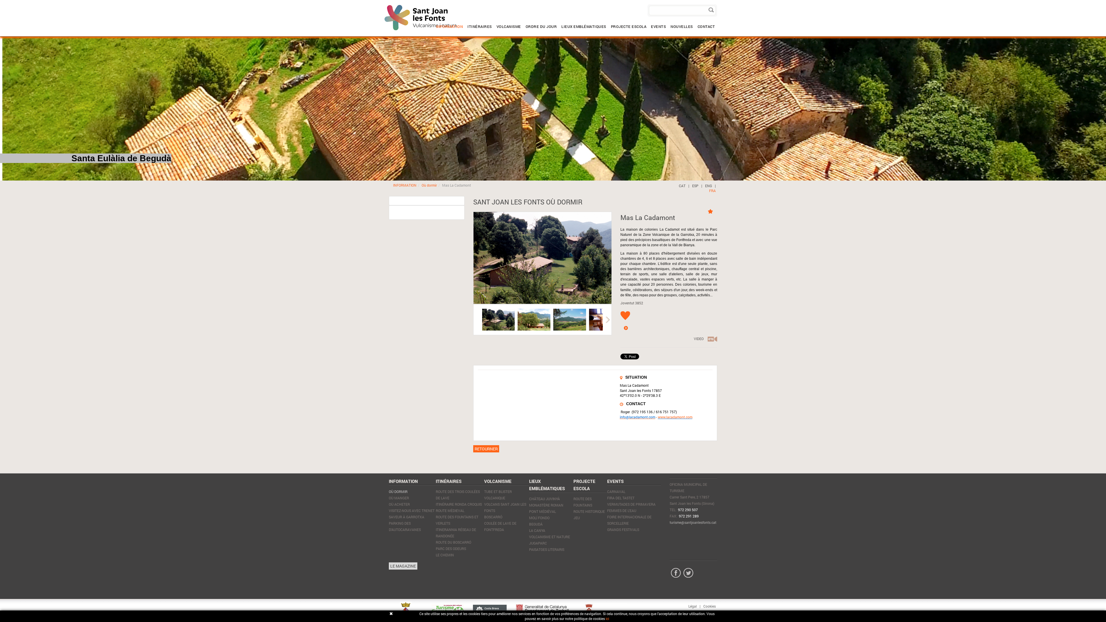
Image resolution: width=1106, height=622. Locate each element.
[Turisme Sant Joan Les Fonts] (384, 4)
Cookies (709, 606)
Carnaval (616, 491)
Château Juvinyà (544, 498)
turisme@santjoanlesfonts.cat (693, 522)
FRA (712, 190)
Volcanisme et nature (549, 536)
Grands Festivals (623, 529)
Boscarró (493, 517)
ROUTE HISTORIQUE (589, 511)
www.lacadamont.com (675, 417)
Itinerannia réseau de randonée (456, 532)
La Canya (537, 530)
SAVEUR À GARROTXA (406, 517)
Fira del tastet (621, 498)
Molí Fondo (539, 517)
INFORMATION (404, 185)
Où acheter (399, 504)
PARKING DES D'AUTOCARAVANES (405, 526)
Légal (692, 606)
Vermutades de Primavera (631, 504)
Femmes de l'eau (621, 510)
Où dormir (429, 185)
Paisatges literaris (546, 549)
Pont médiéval (542, 511)
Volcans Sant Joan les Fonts (505, 507)
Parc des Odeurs (451, 548)
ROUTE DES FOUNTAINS (582, 501)
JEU (576, 517)
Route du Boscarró (453, 542)
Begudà (536, 524)
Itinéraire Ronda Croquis (459, 504)
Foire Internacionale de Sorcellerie (629, 520)
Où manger (399, 498)
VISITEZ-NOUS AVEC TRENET (412, 510)
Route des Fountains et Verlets (457, 520)
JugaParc (538, 543)
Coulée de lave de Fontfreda (500, 526)
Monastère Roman (546, 505)
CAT (682, 185)
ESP (695, 185)
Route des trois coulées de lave (458, 494)
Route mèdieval (450, 510)
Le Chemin (445, 555)
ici (607, 618)
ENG (708, 185)
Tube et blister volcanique (498, 494)
